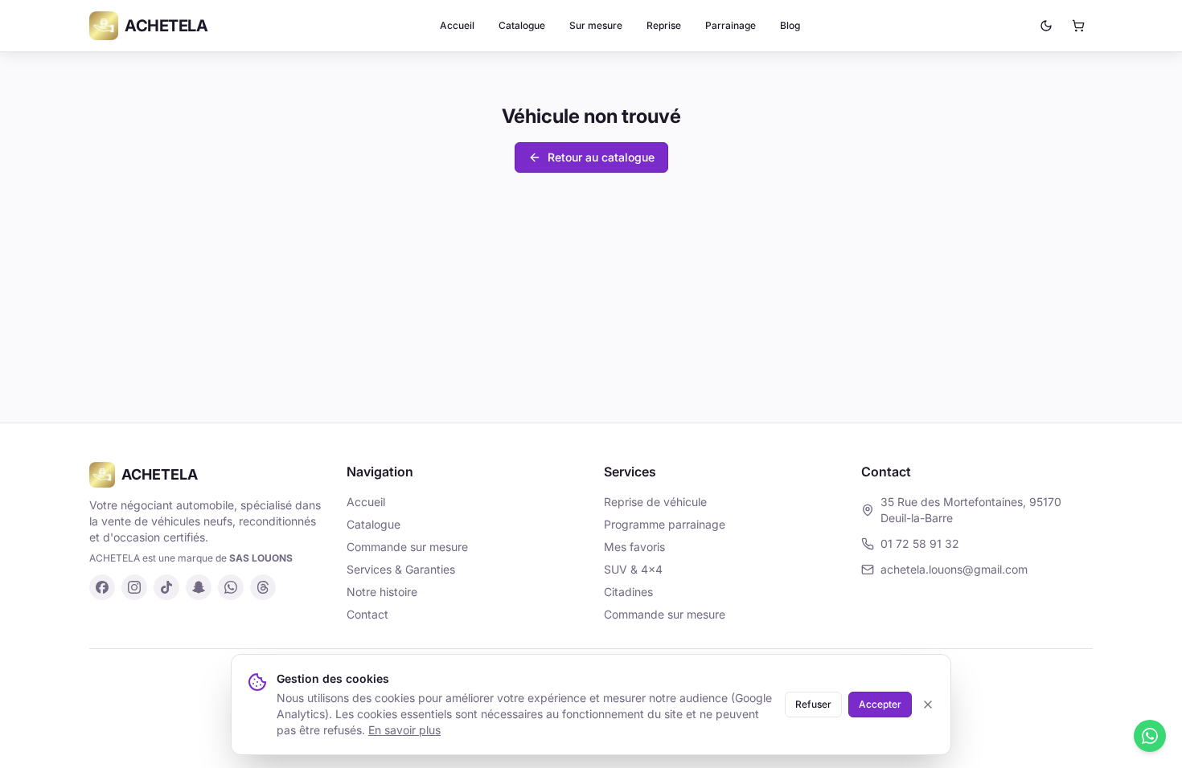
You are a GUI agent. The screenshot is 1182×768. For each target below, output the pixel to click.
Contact (367, 614)
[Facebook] (102, 587)
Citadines (628, 591)
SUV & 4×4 (633, 569)
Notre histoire (382, 591)
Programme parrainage (664, 524)
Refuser (813, 704)
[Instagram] (134, 587)
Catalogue (522, 25)
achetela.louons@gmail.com (954, 569)
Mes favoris (634, 547)
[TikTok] (166, 587)
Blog (790, 25)
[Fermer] (927, 704)
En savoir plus (404, 730)
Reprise (663, 25)
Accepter (880, 704)
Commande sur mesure (407, 547)
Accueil (457, 25)
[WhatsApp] (231, 587)
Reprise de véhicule (655, 502)
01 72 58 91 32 (919, 543)
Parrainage (730, 25)
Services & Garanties (401, 569)
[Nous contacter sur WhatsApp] (1150, 736)
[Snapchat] (198, 587)
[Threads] (263, 587)
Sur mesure (595, 25)
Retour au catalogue (601, 157)
